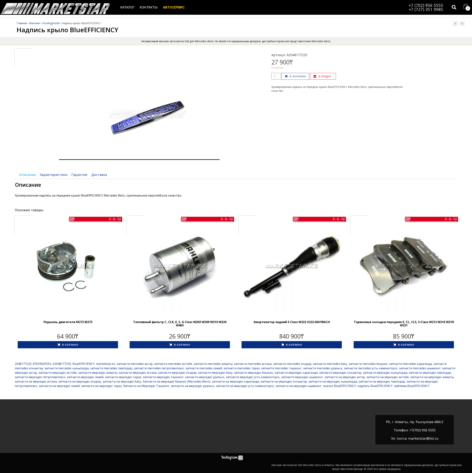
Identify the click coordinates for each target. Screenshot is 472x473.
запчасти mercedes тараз (241, 368)
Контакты (148, 7)
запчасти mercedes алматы (213, 364)
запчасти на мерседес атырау (79, 381)
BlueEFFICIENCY (83, 364)
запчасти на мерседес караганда (235, 381)
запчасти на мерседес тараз (101, 386)
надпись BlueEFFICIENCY (375, 386)
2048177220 (23, 364)
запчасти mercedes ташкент (281, 368)
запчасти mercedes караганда (410, 364)
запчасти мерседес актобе (58, 373)
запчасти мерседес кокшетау (340, 373)
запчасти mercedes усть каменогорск (371, 368)
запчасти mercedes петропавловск (159, 368)
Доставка (99, 174)
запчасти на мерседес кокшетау (284, 381)
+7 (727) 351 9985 (426, 9)
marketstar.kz (105, 364)
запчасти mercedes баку (330, 364)
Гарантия (79, 174)
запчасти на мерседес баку (122, 381)
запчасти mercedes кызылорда (66, 368)
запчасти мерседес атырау (177, 373)
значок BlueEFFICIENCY (339, 386)
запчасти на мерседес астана (36, 381)
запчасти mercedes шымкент (420, 368)
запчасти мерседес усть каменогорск (253, 377)
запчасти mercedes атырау (292, 364)
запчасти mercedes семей (203, 368)
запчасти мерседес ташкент (163, 377)
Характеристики (53, 174)
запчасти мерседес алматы (97, 373)
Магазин (34, 23)
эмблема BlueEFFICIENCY (411, 386)
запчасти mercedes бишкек (368, 364)
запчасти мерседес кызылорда (385, 373)
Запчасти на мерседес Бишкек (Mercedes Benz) (176, 381)
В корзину (297, 76)
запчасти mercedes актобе (173, 364)
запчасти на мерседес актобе (387, 377)
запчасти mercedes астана (253, 364)
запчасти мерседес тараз (123, 377)
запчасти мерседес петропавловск (40, 377)
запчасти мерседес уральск (204, 377)
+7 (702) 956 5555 (426, 5)
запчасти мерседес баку (215, 373)
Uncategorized (50, 23)
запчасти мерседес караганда (296, 373)
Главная (22, 23)
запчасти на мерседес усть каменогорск (245, 386)
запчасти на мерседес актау (344, 377)
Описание (27, 174)
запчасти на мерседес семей (59, 386)
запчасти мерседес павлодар (430, 373)
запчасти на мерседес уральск (192, 386)
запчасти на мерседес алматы (432, 377)
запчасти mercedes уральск (322, 368)
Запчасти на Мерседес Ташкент (146, 386)
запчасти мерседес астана (138, 373)
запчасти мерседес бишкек (253, 373)
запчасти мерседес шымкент (302, 377)
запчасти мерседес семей (85, 377)
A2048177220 (62, 364)
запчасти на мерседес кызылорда (332, 381)
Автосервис (174, 7)
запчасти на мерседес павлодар (382, 381)
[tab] (27, 175)
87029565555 (42, 364)
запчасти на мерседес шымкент (298, 386)
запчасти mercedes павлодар (111, 368)
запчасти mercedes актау (135, 364)
